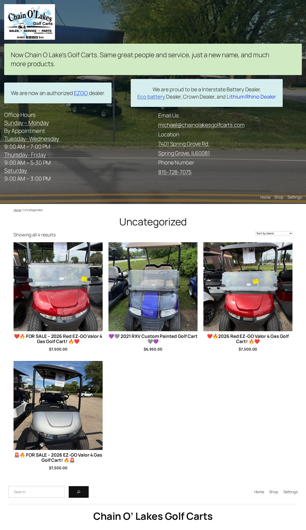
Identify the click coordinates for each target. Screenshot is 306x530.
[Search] (79, 492)
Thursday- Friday (25, 154)
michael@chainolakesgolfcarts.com (201, 124)
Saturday (15, 170)
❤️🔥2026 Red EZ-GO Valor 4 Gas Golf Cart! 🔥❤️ (248, 339)
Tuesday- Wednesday (31, 138)
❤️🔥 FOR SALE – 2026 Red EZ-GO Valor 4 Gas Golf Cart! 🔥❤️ (58, 339)
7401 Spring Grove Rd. (183, 143)
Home (17, 210)
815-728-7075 (175, 172)
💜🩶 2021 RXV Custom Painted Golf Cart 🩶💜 (152, 339)
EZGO (81, 93)
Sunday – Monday (26, 122)
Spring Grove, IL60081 (184, 153)
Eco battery (151, 96)
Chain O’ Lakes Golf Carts (153, 516)
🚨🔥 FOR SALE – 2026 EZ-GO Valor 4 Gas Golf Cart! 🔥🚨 (58, 457)
